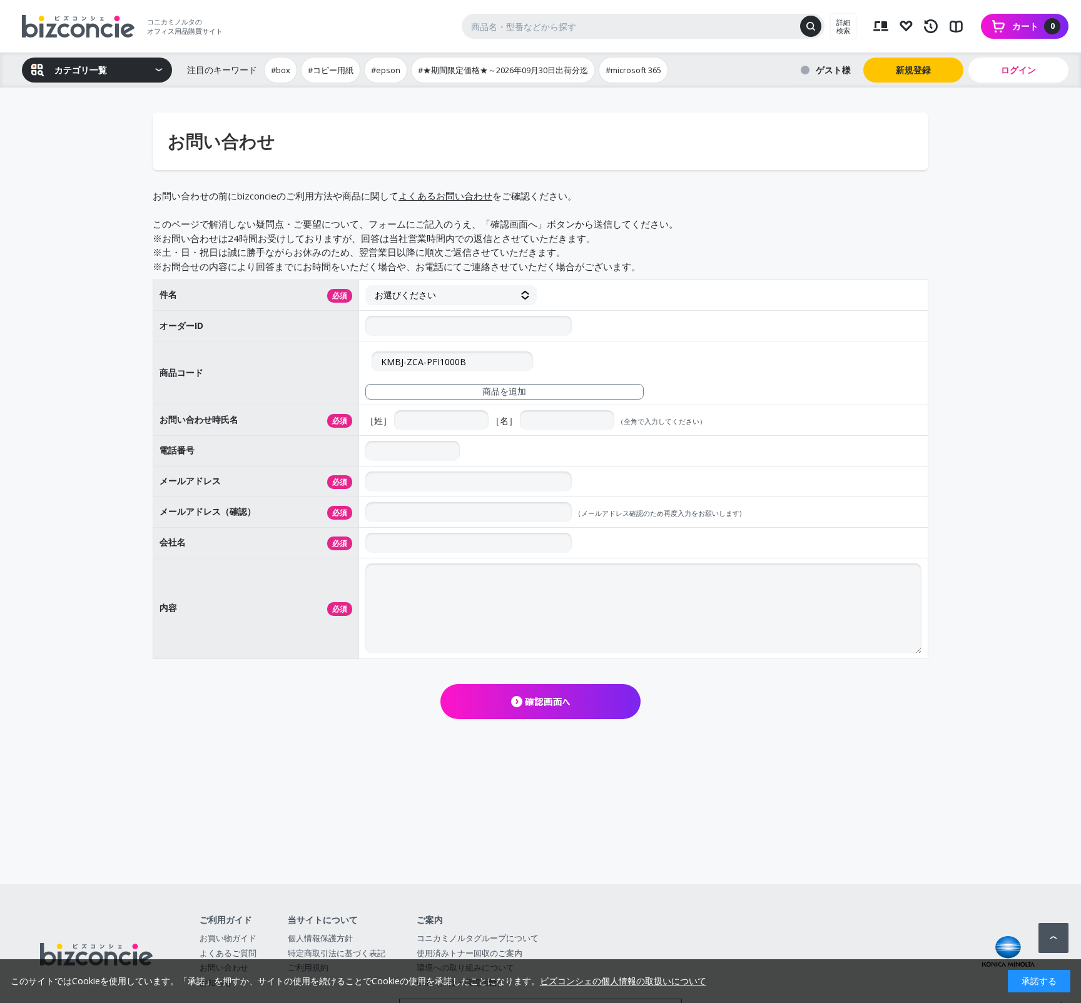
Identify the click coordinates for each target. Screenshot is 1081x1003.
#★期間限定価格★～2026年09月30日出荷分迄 (503, 70)
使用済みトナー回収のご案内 (469, 953)
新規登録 (913, 70)
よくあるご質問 (228, 953)
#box (280, 70)
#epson (385, 70)
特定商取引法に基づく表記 (336, 953)
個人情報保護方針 (320, 938)
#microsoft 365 (633, 70)
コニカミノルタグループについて (478, 938)
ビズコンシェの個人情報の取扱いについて (623, 981)
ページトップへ (1053, 938)
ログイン (1018, 70)
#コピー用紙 (330, 70)
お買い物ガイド (228, 938)
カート (1033, 26)
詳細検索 (843, 26)
